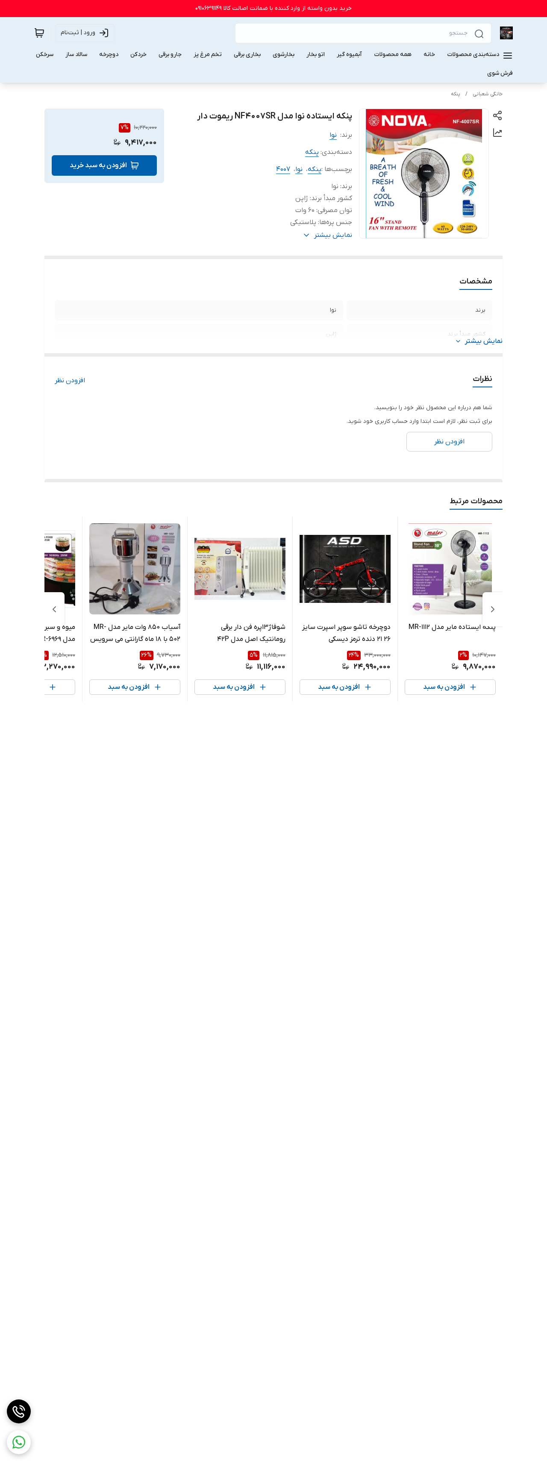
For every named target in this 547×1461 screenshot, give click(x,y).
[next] (54, 609)
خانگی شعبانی (488, 94)
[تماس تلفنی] (19, 1411)
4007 (283, 169)
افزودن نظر (70, 380)
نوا (333, 135)
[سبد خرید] (39, 33)
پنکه (455, 94)
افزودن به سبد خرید (98, 165)
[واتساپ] (19, 1442)
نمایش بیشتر (484, 341)
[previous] (492, 609)
